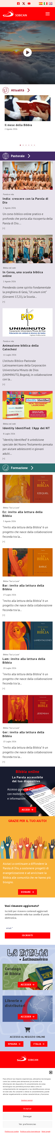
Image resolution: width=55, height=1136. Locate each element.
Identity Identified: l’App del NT (26, 428)
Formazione (19, 468)
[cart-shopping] (27, 1029)
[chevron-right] (28, 89)
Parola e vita (8, 194)
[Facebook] (18, 3)
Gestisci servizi (27, 1100)
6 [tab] (34, 145)
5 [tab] (31, 145)
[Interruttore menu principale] (47, 14)
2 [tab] (23, 145)
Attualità (17, 90)
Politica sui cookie (12, 1131)
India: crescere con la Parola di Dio (25, 200)
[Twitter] (23, 3)
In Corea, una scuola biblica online (23, 274)
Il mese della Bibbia (18, 125)
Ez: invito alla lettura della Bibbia (23, 514)
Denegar (27, 1116)
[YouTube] (29, 3)
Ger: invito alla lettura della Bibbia (23, 734)
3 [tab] (26, 145)
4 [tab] (29, 145)
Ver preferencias (27, 1124)
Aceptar (27, 1108)
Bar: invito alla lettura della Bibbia (23, 587)
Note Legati (46, 1131)
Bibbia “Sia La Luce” (11, 507)
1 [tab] (20, 145)
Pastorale (18, 156)
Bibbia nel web (9, 268)
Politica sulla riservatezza (30, 1131)
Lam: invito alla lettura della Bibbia (24, 661)
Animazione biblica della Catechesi (21, 347)
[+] (4, 228)
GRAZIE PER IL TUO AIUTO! (27, 821)
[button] (50, 1072)
